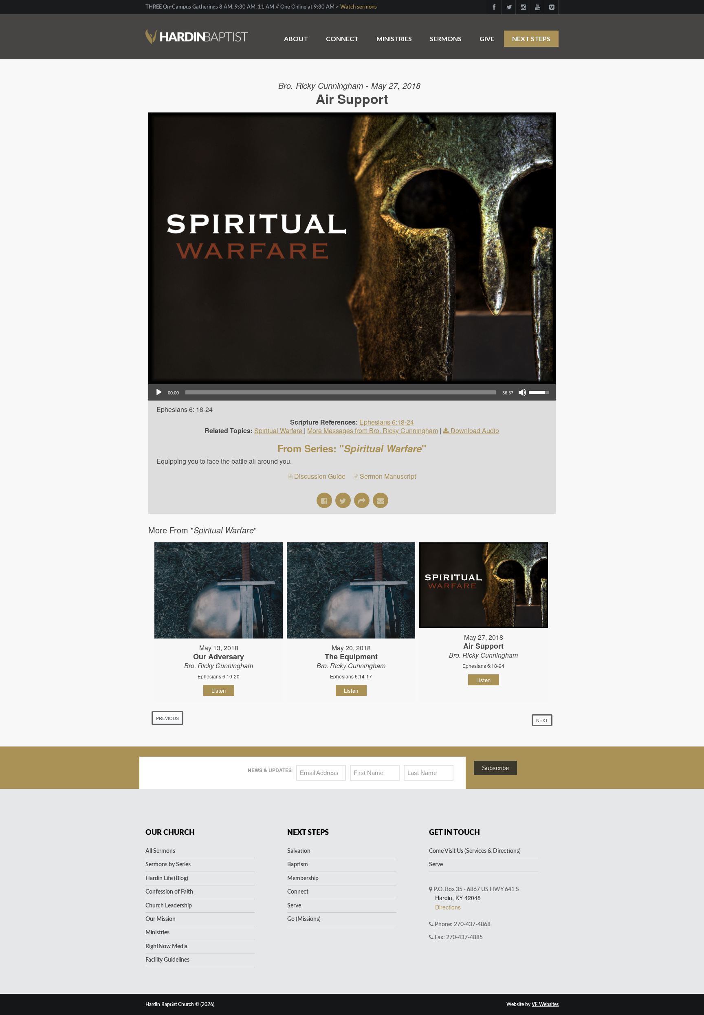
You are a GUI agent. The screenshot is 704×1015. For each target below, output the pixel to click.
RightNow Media (166, 946)
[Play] (159, 392)
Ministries (394, 38)
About (296, 38)
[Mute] (522, 392)
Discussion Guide (319, 476)
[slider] (340, 392)
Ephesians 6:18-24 (386, 422)
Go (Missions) (304, 919)
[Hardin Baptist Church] (196, 32)
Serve (294, 906)
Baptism (297, 864)
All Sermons (160, 851)
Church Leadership (168, 906)
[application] (352, 392)
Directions (448, 907)
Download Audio (475, 430)
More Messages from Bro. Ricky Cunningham (372, 430)
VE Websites (545, 1004)
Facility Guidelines (167, 960)
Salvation (298, 851)
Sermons (446, 38)
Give (487, 38)
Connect (342, 38)
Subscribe (495, 767)
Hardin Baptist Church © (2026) (179, 1004)
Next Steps (531, 38)
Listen (218, 690)
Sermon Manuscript (388, 476)
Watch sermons (358, 7)
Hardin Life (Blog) (166, 878)
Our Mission (160, 919)
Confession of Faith (169, 892)
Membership (303, 878)
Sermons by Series (168, 864)
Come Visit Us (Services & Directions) (475, 851)
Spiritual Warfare (279, 430)
